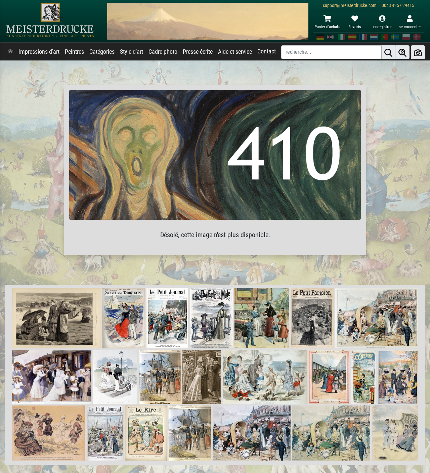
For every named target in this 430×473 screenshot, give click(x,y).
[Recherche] (388, 52)
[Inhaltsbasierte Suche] (402, 52)
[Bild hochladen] (418, 52)
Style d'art (131, 51)
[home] (10, 51)
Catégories (102, 51)
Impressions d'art (38, 51)
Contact (266, 51)
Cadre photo (162, 51)
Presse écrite (198, 51)
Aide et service (235, 51)
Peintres (74, 51)
